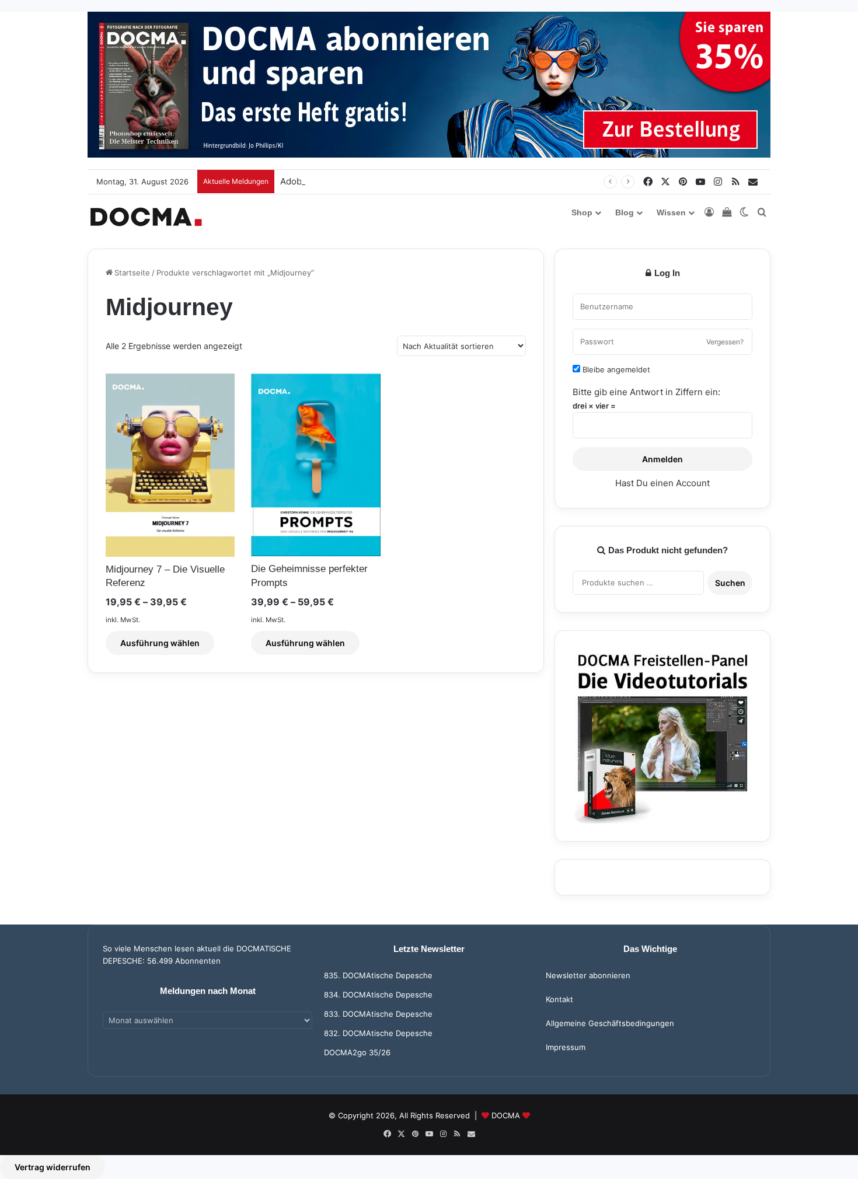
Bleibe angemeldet (615, 369)
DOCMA (505, 1115)
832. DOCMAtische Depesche (378, 1033)
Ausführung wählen (160, 643)
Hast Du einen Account (662, 483)
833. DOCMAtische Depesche (378, 1013)
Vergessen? (725, 341)
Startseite (132, 272)
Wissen (671, 212)
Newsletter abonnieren (588, 975)
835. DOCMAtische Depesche (378, 975)
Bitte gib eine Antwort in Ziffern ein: (646, 391)
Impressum (565, 1047)
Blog (624, 212)
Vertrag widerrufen (52, 1167)
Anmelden (662, 459)
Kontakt (559, 999)
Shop (581, 212)
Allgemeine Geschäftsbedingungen (610, 1023)
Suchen (730, 583)
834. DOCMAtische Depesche (378, 994)
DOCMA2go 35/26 (357, 1052)
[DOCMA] (146, 216)
